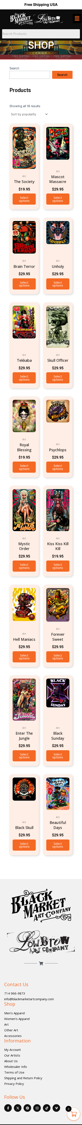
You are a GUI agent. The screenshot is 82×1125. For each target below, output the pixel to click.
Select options (24, 199)
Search (14, 68)
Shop (9, 1004)
